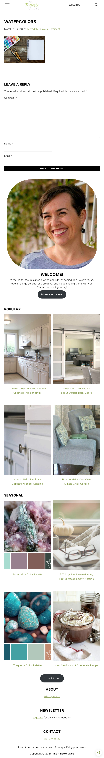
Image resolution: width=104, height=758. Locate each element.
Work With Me (52, 738)
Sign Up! (38, 717)
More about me (50, 294)
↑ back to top (52, 678)
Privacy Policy (52, 696)
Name (8, 143)
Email (8, 155)
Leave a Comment (49, 29)
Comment (11, 97)
